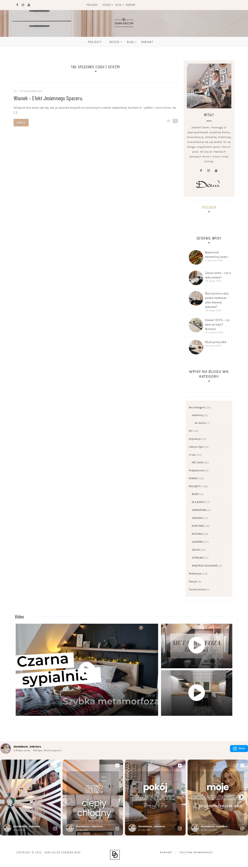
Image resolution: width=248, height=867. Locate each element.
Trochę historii (197, 589)
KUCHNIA (197, 533)
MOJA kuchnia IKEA (215, 342)
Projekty (92, 4)
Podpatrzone (197, 470)
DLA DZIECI (198, 502)
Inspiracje (195, 438)
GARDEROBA (199, 510)
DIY (15, 91)
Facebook (209, 207)
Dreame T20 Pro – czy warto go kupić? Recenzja (217, 324)
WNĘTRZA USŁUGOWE (205, 565)
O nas (192, 454)
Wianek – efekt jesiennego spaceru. (48, 97)
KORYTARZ (198, 525)
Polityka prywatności (196, 852)
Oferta (106, 4)
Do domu (200, 422)
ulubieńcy (198, 415)
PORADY (193, 478)
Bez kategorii (197, 407)
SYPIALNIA (197, 557)
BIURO (195, 494)
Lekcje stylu (196, 446)
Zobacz (20, 122)
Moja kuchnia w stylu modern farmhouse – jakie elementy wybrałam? (217, 300)
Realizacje (195, 573)
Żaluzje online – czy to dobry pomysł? (218, 275)
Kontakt (131, 4)
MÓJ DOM (197, 462)
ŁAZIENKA (197, 541)
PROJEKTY (195, 486)
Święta (193, 581)
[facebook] (201, 171)
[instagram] (208, 171)
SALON (196, 549)
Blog (118, 4)
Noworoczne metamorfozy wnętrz (216, 254)
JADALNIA (197, 517)
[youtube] (216, 171)
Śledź (241, 748)
